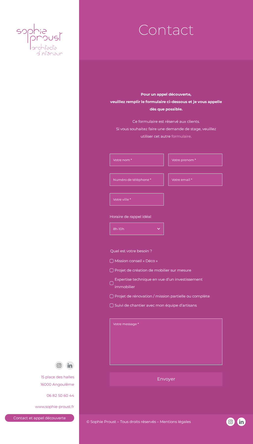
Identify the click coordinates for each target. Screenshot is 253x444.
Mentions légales (175, 421)
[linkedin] (70, 365)
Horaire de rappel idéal (130, 216)
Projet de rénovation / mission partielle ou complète (162, 296)
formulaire (181, 136)
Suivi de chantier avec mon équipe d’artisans (156, 305)
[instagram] (59, 365)
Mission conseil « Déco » (136, 260)
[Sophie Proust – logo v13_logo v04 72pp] (39, 16)
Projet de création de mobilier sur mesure (153, 270)
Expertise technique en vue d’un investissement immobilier (159, 283)
